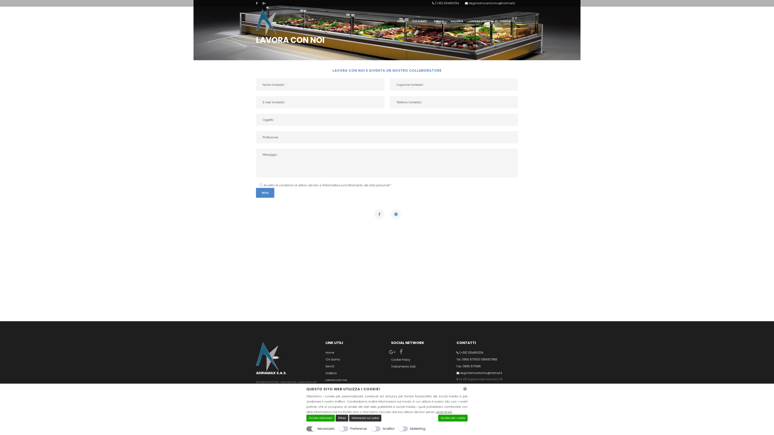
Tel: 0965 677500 (468, 359)
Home (330, 353)
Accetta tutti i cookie (453, 417)
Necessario (326, 428)
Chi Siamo (333, 359)
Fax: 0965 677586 (469, 366)
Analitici (388, 428)
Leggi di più (444, 412)
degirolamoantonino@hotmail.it (491, 3)
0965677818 (489, 359)
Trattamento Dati (403, 367)
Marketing (417, 428)
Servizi (330, 366)
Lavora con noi (336, 380)
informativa (331, 185)
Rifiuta (342, 417)
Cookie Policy (400, 360)
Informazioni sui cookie (365, 417)
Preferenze (358, 428)
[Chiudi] (465, 389)
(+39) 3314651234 (446, 3)
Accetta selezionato (320, 417)
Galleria (331, 373)
